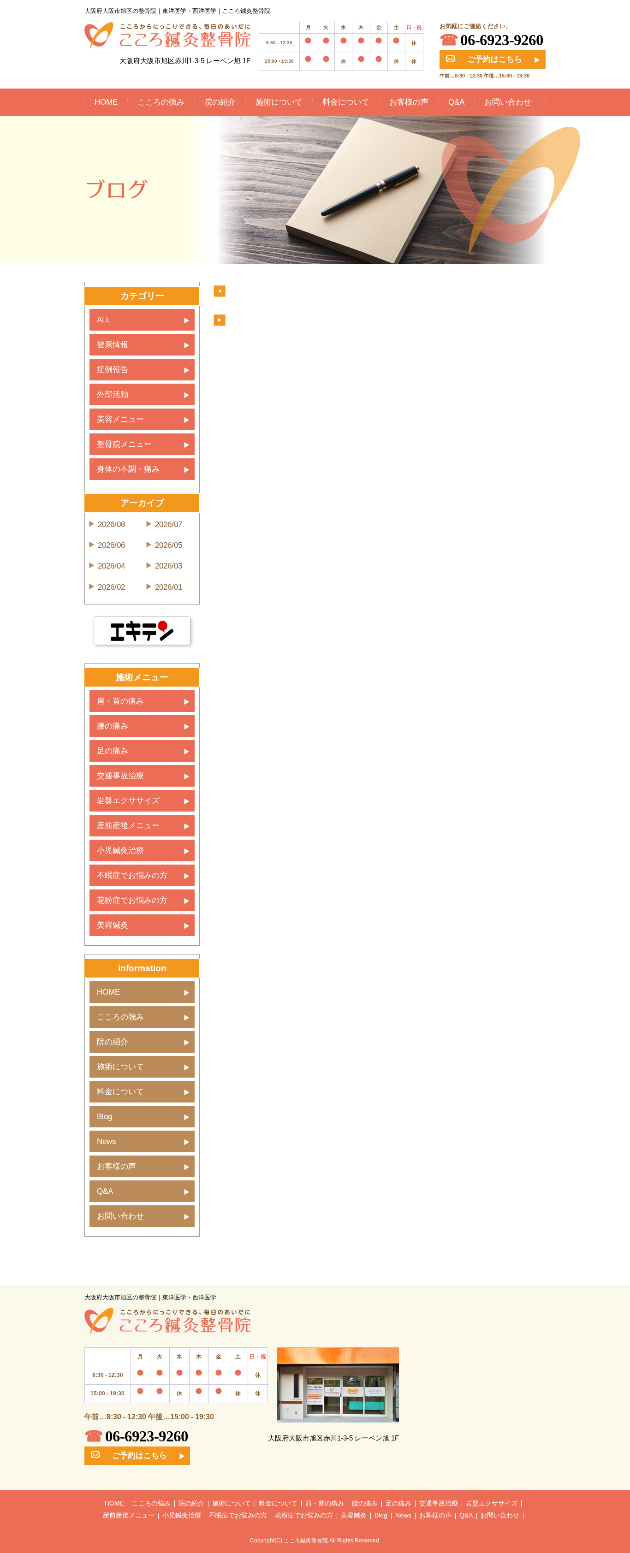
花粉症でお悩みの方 (132, 900)
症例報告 (112, 369)
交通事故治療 (120, 775)
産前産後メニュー (128, 825)
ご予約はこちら (494, 59)
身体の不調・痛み (128, 469)
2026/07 (168, 524)
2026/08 (111, 524)
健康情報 (112, 344)
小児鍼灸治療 (120, 850)
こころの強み (160, 102)
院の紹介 (220, 102)
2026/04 (111, 566)
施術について (279, 102)
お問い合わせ (507, 102)
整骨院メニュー (124, 444)
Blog (104, 1116)
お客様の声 (408, 102)
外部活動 (112, 394)
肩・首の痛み (120, 701)
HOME (106, 102)
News (106, 1141)
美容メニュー (120, 419)
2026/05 (168, 545)
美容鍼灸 (112, 925)
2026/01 (168, 587)
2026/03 (168, 566)
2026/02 (111, 587)
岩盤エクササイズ (128, 800)
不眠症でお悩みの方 (132, 875)
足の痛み (112, 751)
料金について (345, 102)
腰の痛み (112, 726)
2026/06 (111, 545)
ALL (103, 319)
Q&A (456, 102)
